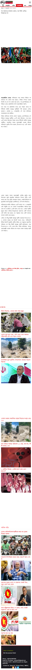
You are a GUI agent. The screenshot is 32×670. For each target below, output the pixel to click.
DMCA (26, 665)
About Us (12, 665)
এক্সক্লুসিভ (8, 5)
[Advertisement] (16, 30)
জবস (25, 5)
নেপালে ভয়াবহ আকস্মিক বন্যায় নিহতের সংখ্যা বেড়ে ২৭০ (16, 419)
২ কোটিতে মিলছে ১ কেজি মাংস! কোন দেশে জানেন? (13, 470)
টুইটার (18, 268)
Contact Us (6, 665)
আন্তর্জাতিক (19, 5)
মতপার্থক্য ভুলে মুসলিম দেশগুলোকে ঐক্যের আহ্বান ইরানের (15, 360)
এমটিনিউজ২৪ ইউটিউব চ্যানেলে (6, 270)
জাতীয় (13, 5)
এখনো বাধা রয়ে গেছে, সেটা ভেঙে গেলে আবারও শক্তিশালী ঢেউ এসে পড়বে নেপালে (15, 335)
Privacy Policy (19, 665)
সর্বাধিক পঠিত (5, 527)
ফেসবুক (21, 268)
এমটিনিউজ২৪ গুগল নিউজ (11, 268)
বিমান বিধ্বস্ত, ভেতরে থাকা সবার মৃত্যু (12, 311)
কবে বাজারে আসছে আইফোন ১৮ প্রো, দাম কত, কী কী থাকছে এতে (16, 444)
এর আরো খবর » (3, 307)
